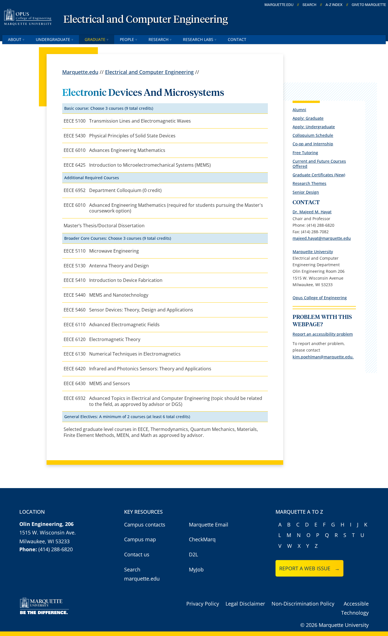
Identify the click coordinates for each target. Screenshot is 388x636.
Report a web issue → (309, 568)
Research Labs (198, 39)
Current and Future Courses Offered (319, 163)
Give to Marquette (369, 5)
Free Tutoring (305, 152)
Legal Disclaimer (245, 603)
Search (309, 5)
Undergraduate (53, 39)
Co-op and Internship (313, 143)
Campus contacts (144, 524)
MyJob (196, 569)
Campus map (140, 539)
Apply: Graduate (308, 118)
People (127, 39)
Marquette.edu (80, 72)
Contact (237, 39)
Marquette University (313, 251)
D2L (193, 554)
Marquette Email (208, 524)
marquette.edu (278, 5)
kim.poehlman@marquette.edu (322, 357)
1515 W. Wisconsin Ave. (47, 532)
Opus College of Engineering (320, 297)
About (14, 39)
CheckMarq (202, 539)
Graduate (95, 39)
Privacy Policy (202, 603)
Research (158, 39)
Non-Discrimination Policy (303, 603)
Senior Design (306, 192)
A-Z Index (334, 5)
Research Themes (309, 183)
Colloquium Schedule (313, 135)
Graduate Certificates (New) (319, 174)
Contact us (136, 554)
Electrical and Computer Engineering (145, 20)
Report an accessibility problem (323, 334)
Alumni (299, 109)
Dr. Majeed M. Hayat (312, 211)
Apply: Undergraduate (314, 126)
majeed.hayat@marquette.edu (322, 238)
